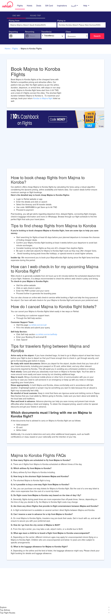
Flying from (14, 20)
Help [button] (85, 5)
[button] (74, 5)
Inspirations (62, 5)
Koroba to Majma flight (43, 98)
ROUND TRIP (35, 15)
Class (68, 31)
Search (97, 36)
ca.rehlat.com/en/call (37, 324)
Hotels (29, 5)
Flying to (61, 20)
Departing (13, 31)
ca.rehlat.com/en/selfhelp (46, 334)
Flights (20, 5)
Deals (38, 5)
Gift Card (49, 5)
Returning (29, 31)
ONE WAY (16, 15)
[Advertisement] (55, 149)
